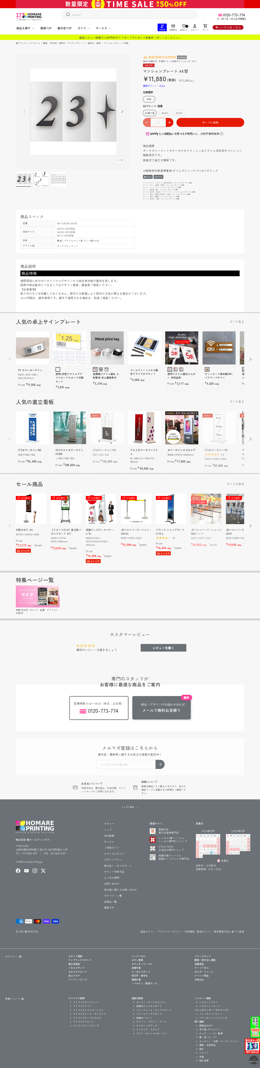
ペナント (204, 1052)
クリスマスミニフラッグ (86, 1025)
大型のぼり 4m (24, 530)
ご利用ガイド (111, 847)
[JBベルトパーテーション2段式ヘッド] (206, 509)
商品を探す (23, 28)
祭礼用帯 (204, 1060)
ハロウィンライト (208, 1002)
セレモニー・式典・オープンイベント (219, 1041)
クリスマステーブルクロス (87, 1017)
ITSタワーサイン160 (104, 450)
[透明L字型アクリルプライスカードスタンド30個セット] (69, 347)
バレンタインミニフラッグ (213, 1017)
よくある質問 (111, 877)
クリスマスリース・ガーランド (89, 1013)
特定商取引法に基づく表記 (229, 931)
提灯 (201, 1048)
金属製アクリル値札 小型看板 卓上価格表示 (106, 376)
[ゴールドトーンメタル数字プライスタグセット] (144, 347)
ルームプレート (155, 187)
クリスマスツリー (82, 1006)
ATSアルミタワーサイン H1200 (69, 452)
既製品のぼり (206, 1025)
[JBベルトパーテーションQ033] (241, 509)
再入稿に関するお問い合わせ (120, 889)
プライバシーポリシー (170, 931)
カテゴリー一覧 (113, 895)
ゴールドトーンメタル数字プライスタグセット (144, 372)
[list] (73, 111)
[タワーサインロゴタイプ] (181, 427)
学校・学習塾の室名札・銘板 (160, 194)
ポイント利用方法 (114, 871)
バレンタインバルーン (211, 1013)
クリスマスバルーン (83, 1021)
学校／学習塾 (154, 196)
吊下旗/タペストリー (210, 1029)
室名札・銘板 (94, 43)
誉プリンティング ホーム (28, 43)
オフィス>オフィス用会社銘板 (160, 183)
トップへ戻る (128, 807)
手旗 (201, 1056)
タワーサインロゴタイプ (181, 450)
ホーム (145, 183)
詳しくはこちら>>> (168, 37)
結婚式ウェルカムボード (149, 1006)
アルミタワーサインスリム (144, 452)
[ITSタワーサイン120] (219, 427)
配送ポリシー (204, 931)
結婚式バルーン (144, 1017)
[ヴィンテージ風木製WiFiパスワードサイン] (219, 347)
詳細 (72, 228)
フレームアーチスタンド (149, 1013)
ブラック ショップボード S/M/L (170, 531)
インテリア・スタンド (148, 1029)
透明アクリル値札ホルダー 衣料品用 (181, 376)
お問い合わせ (111, 883)
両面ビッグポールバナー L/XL (100, 531)
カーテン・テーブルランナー (151, 1002)
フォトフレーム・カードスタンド (153, 1009)
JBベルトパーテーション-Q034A (136, 531)
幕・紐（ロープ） (208, 1037)
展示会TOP (64, 28)
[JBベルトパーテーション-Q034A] (136, 509)
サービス (101, 28)
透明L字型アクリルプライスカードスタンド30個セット (70, 377)
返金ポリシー (148, 931)
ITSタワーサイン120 (216, 450)
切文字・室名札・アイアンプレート (67, 43)
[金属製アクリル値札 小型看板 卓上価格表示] (107, 347)
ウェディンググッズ (146, 1025)
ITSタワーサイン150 (29, 450)
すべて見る (237, 322)
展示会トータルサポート (118, 865)
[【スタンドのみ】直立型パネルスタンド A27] (66, 509)
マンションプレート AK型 (116, 43)
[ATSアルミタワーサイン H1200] (69, 427)
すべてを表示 (235, 484)
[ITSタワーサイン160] (107, 427)
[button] (205, 27)
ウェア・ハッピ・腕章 (211, 1033)
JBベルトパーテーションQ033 (240, 531)
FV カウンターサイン (30, 370)
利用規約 (190, 931)
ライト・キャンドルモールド (151, 1033)
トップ (108, 830)
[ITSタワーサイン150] (32, 427)
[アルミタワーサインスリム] (144, 427)
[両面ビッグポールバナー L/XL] (101, 509)
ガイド (81, 28)
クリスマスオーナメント (86, 1002)
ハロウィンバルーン (209, 1006)
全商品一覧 (154, 190)
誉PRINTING (31, 931)
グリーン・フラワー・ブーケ (151, 1021)
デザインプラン (113, 859)
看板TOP (46, 28)
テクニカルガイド (114, 854)
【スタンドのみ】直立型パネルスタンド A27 (66, 531)
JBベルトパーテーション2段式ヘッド (206, 531)
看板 (45, 43)
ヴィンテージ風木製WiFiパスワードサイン (218, 376)
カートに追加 (210, 122)
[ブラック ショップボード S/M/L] (171, 509)
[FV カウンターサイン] (32, 347)
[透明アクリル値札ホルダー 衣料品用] (181, 347)
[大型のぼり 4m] (31, 509)
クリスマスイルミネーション (88, 1009)
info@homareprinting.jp (29, 861)
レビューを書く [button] (163, 647)
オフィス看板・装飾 (157, 185)
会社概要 (109, 835)
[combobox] (129, 14)
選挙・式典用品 (207, 1045)
